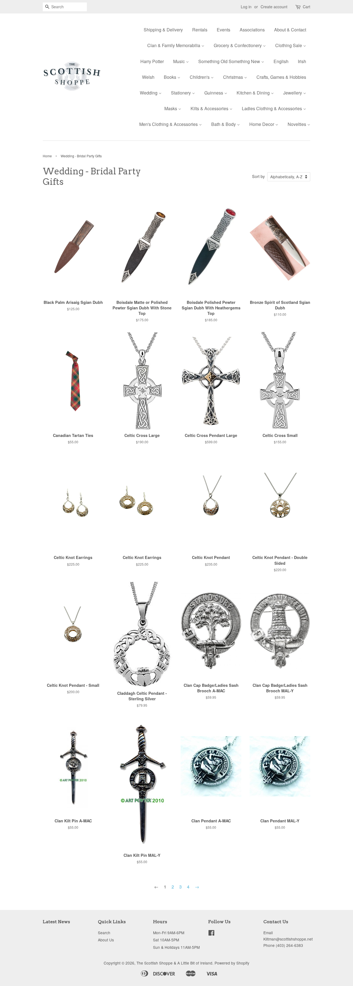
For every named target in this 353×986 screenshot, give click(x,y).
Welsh (148, 77)
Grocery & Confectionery (238, 45)
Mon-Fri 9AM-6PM (168, 932)
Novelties (297, 124)
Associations (252, 29)
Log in (246, 6)
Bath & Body (224, 124)
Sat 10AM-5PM (166, 939)
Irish (302, 61)
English (281, 61)
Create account (274, 6)
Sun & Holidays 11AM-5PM (176, 947)
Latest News (56, 921)
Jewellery (293, 93)
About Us (106, 939)
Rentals (199, 29)
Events (223, 29)
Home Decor (262, 124)
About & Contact (290, 29)
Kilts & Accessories (210, 108)
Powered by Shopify (232, 963)
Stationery (181, 93)
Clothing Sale (289, 45)
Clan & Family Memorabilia (174, 45)
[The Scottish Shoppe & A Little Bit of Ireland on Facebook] (211, 933)
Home (47, 155)
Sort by (258, 176)
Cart (306, 6)
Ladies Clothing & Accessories (272, 108)
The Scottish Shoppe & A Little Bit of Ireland (174, 963)
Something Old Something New (229, 61)
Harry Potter (152, 61)
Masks (171, 108)
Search (104, 932)
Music (179, 61)
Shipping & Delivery (163, 29)
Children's (200, 77)
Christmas (233, 77)
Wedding (149, 93)
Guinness (214, 93)
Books (170, 77)
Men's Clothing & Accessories (169, 124)
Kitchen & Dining (254, 93)
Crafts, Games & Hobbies (281, 77)
